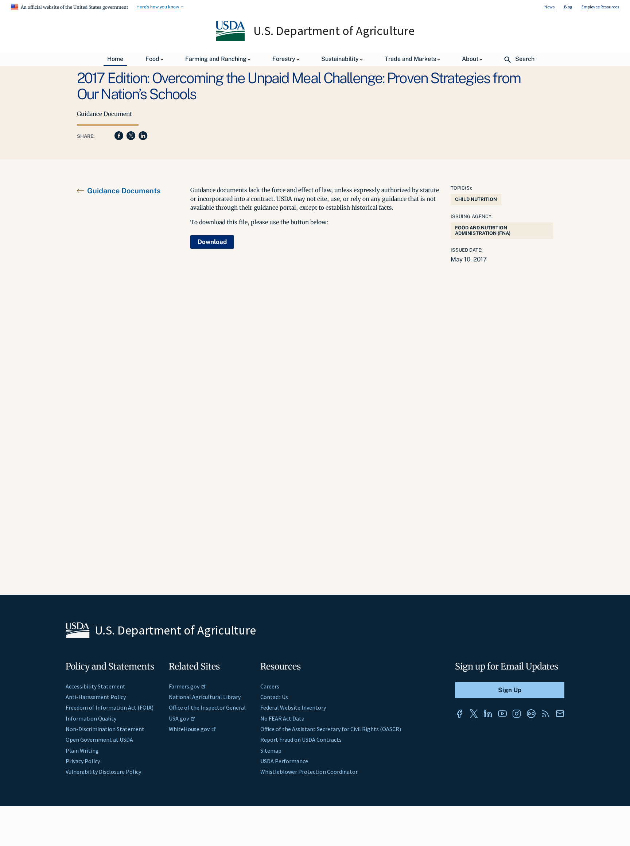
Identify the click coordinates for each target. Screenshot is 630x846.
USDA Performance (284, 761)
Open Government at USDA (99, 739)
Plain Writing (82, 750)
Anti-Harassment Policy (96, 697)
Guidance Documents (123, 190)
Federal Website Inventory (293, 707)
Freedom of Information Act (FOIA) (109, 707)
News (549, 6)
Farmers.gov (184, 686)
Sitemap (270, 750)
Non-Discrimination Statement (105, 729)
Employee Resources (600, 6)
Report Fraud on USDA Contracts (301, 739)
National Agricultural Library (205, 697)
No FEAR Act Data (282, 718)
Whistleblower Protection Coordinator (309, 771)
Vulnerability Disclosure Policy (103, 771)
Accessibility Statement (95, 686)
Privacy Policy (83, 761)
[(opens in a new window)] (459, 713)
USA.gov (179, 718)
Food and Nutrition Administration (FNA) (482, 230)
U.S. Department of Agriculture (334, 30)
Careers (269, 686)
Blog (568, 6)
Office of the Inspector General (207, 707)
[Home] (231, 39)
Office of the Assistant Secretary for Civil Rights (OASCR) (330, 729)
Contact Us (274, 697)
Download (212, 241)
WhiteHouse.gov (189, 729)
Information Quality (91, 718)
